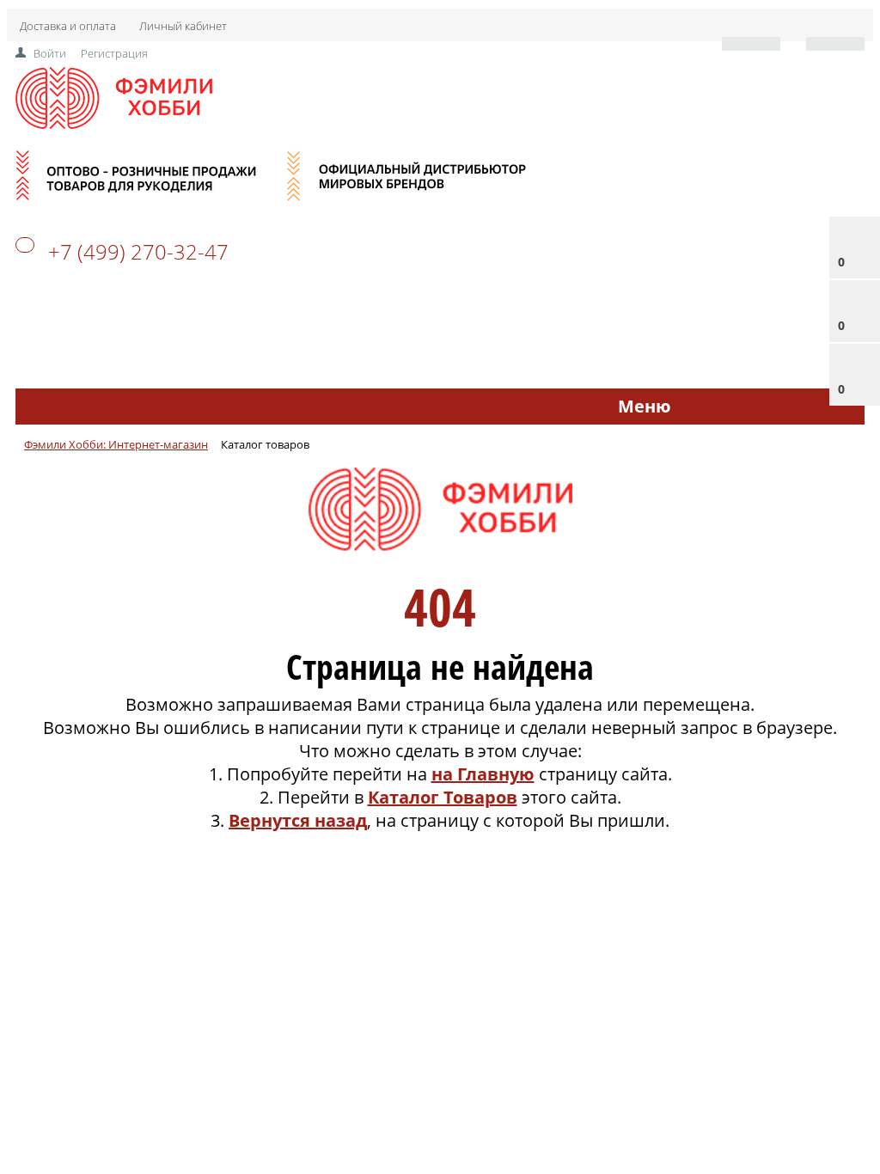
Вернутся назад (298, 820)
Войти (50, 53)
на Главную (483, 774)
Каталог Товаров (442, 797)
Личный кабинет (183, 26)
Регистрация (114, 53)
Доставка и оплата (68, 26)
